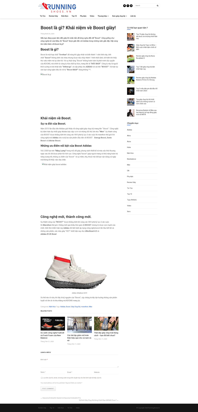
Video (92, 16)
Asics (129, 141)
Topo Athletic (132, 200)
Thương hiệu (102, 16)
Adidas (62, 307)
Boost (68, 307)
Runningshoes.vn (154, 408)
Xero (129, 211)
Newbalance (131, 159)
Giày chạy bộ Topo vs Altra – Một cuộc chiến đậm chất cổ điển (146, 47)
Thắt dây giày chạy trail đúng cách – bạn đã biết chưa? (106, 334)
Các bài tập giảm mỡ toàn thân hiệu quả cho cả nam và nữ (79, 338)
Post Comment (48, 388)
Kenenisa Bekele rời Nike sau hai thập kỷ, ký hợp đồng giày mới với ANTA (146, 112)
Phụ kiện (83, 16)
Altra (129, 136)
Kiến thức (64, 16)
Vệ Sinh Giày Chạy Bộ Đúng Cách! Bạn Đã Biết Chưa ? (98, 400)
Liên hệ (133, 16)
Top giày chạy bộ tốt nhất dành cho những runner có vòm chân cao (145, 101)
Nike (90, 307)
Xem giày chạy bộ (118, 16)
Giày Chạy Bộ (75, 307)
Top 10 (74, 16)
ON (128, 171)
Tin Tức (42, 16)
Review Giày (53, 16)
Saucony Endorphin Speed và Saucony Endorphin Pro (62, 398)
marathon (84, 307)
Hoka (129, 147)
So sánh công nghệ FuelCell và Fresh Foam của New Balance (52, 335)
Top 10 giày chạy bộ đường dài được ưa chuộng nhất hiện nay (146, 36)
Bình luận (44, 359)
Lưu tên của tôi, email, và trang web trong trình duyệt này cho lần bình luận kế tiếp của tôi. (72, 378)
